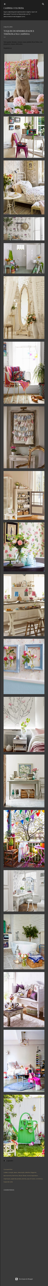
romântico (39, 1179)
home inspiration (32, 1175)
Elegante (33, 1172)
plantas (24, 1179)
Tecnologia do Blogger (26, 1279)
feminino (15, 1175)
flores (24, 1175)
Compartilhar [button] (8, 1169)
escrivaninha (8, 1175)
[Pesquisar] (43, 3)
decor (15, 1172)
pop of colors (31, 1179)
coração (10, 1172)
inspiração (7, 1179)
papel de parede (16, 1179)
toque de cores (8, 1182)
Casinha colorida (14, 8)
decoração (21, 1172)
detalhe (27, 1172)
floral (20, 1175)
